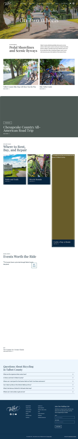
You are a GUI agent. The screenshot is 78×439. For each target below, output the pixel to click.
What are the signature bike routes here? (14, 374)
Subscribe (58, 426)
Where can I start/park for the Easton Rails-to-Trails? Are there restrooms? (24, 381)
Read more (5, 88)
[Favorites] (70, 3)
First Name (57, 420)
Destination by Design (72, 436)
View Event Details (7, 351)
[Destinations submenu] (26, 3)
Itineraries (7, 122)
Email (56, 415)
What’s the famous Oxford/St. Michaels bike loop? (17, 388)
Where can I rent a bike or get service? (14, 392)
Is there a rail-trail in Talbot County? (13, 378)
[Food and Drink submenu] (53, 3)
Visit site (7, 181)
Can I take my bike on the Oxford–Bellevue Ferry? (17, 385)
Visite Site (31, 181)
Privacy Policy (49, 436)
